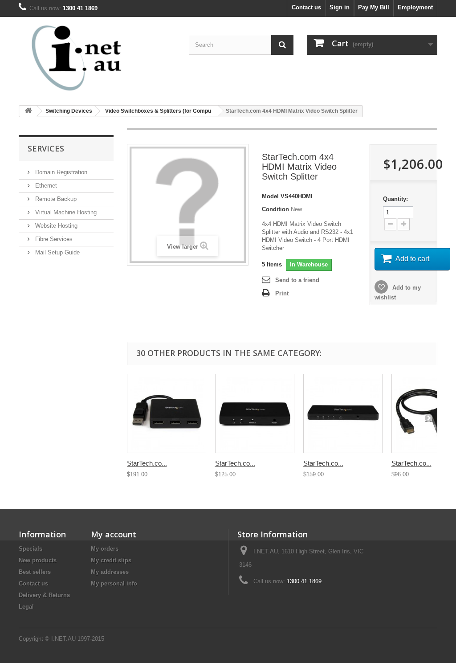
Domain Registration (60, 172)
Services (46, 148)
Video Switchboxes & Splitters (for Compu (158, 111)
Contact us (306, 7)
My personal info (114, 583)
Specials (30, 548)
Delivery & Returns (44, 595)
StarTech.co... (147, 463)
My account (113, 534)
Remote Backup (55, 199)
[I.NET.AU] (84, 58)
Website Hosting (55, 225)
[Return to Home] (28, 111)
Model (270, 196)
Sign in (340, 7)
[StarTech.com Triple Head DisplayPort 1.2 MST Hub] (166, 413)
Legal (26, 606)
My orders (104, 548)
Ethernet (45, 185)
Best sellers (35, 572)
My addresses (110, 572)
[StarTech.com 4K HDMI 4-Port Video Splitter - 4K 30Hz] (343, 413)
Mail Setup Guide (56, 252)
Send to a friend (297, 280)
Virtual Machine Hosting (65, 212)
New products (38, 560)
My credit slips (111, 560)
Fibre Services (53, 239)
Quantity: (395, 199)
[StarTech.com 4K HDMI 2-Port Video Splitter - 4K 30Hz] (254, 413)
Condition (275, 209)
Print (282, 293)
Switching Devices (68, 111)
